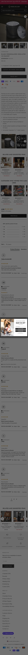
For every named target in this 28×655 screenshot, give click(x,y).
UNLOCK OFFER (20, 328)
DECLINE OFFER (20, 331)
